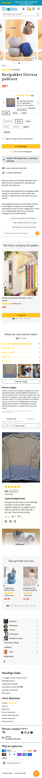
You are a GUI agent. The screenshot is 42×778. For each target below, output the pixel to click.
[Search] (38, 14)
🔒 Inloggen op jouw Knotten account (14, 678)
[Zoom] (33, 58)
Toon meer (19, 544)
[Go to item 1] (10, 371)
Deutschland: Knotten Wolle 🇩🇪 (12, 687)
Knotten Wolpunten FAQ (10, 715)
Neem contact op (7, 721)
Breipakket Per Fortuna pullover (30, 589)
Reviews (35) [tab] (11, 419)
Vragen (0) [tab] (30, 419)
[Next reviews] (38, 102)
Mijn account (6, 693)
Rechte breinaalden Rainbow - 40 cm (17, 298)
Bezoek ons (6, 709)
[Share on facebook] (6, 521)
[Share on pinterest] (15, 521)
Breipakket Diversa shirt (9, 589)
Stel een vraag (21, 381)
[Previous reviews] (3, 102)
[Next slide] (38, 284)
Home (4, 65)
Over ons (5, 706)
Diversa (30, 191)
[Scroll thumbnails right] (37, 371)
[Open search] (4, 426)
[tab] (13, 318)
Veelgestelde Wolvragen (10, 684)
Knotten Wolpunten (8, 712)
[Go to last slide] (4, 284)
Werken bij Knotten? (8, 718)
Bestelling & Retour (8, 681)
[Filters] (10, 426)
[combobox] (21, 14)
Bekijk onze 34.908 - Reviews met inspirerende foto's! (26, 3)
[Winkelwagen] (33, 9)
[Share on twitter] (10, 521)
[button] (7, 70)
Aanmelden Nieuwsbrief (10, 690)
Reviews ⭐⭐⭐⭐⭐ (9, 703)
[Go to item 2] (25, 371)
